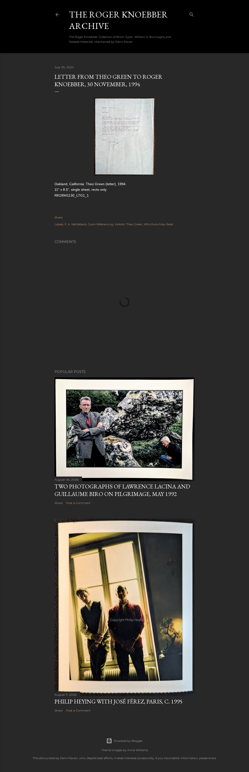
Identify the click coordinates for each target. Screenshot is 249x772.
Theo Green (134, 224)
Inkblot (120, 224)
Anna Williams (137, 750)
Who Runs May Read (158, 224)
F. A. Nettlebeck (75, 224)
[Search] (192, 13)
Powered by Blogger (128, 741)
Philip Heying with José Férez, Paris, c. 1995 (118, 701)
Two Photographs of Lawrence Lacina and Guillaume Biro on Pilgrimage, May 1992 (122, 490)
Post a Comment (78, 503)
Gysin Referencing (100, 224)
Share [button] (58, 217)
